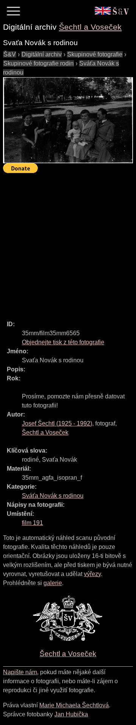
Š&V (9, 54)
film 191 (32, 523)
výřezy (92, 574)
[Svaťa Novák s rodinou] (68, 120)
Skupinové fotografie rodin (38, 63)
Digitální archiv (42, 54)
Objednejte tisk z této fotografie (63, 342)
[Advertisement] (68, 243)
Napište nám (20, 672)
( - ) (57, 423)
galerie (52, 583)
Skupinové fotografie (94, 54)
